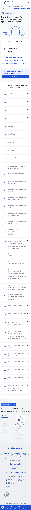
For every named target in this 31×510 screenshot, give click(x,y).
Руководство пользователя (15, 472)
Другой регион (16, 44)
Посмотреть (15, 76)
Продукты (15, 468)
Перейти (4, 416)
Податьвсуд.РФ (9, 2)
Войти (27, 2)
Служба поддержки (15, 448)
